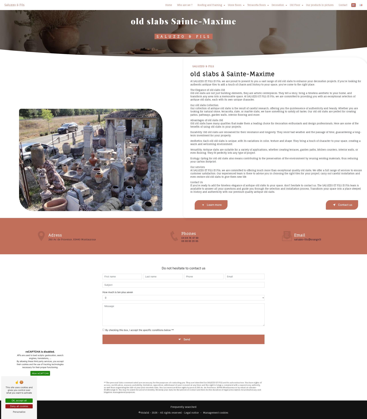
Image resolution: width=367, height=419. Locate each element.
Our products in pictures (320, 5)
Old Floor (295, 5)
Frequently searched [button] (183, 406)
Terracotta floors (256, 5)
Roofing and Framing (210, 5)
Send (187, 339)
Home (168, 5)
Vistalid (144, 412)
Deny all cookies (19, 406)
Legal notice (191, 412)
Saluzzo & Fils (14, 5)
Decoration (278, 5)
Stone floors (234, 5)
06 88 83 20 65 (189, 241)
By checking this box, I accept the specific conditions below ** (139, 330)
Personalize (19, 411)
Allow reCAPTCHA (40, 373)
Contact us (345, 204)
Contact (343, 5)
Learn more (214, 204)
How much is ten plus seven (118, 292)
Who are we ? (184, 5)
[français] (361, 5)
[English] (353, 5)
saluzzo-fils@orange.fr (307, 239)
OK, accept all (19, 400)
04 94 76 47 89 (189, 237)
